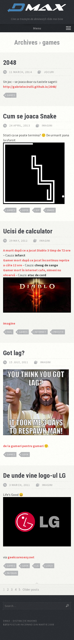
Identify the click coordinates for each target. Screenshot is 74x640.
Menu (37, 28)
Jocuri (49, 72)
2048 (9, 62)
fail (9, 331)
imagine (9, 323)
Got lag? (14, 353)
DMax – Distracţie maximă (20, 620)
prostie (58, 331)
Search (67, 606)
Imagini (47, 125)
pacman (12, 573)
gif (38, 210)
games (11, 95)
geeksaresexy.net (21, 557)
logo (49, 565)
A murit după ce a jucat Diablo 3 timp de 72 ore (37, 250)
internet (41, 331)
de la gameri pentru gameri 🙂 (25, 446)
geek (25, 210)
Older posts (31, 589)
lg (37, 565)
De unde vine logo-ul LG (34, 475)
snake (51, 210)
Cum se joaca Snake (29, 116)
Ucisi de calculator (27, 231)
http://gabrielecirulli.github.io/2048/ (30, 87)
